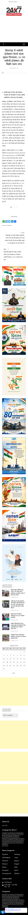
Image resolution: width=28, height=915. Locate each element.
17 (4, 662)
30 (24, 665)
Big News (5, 834)
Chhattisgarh (19, 834)
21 (17, 662)
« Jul (13, 673)
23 (24, 662)
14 (17, 659)
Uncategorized (19, 842)
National (5, 839)
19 (10, 662)
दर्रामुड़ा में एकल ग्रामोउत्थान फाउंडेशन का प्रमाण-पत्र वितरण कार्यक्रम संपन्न (18, 637)
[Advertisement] (14, 30)
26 (10, 665)
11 (7, 659)
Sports (11, 842)
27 (14, 665)
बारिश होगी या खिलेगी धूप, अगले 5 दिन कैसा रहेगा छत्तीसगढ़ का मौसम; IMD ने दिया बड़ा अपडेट (18, 592)
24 (4, 665)
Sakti (22, 839)
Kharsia (16, 837)
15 (20, 659)
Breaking (12, 834)
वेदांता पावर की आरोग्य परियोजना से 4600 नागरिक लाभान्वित (17, 616)
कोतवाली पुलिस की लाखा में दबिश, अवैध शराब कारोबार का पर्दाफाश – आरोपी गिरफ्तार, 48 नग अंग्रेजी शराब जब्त (13, 254)
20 (14, 662)
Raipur (16, 839)
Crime (4, 837)
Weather (5, 845)
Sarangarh (5, 842)
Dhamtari (10, 837)
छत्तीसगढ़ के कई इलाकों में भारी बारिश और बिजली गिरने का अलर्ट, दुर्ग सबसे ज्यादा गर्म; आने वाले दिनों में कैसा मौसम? (18, 604)
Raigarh (9, 226)
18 (7, 662)
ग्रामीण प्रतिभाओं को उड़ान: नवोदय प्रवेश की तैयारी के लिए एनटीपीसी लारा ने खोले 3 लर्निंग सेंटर (18, 626)
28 (17, 665)
